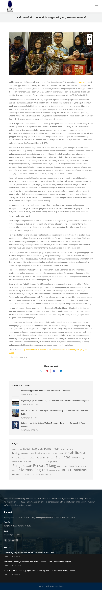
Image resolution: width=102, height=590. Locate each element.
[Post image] (15, 393)
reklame (52, 471)
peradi (59, 466)
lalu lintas (63, 457)
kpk (47, 458)
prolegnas (74, 465)
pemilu (54, 461)
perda (66, 466)
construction (58, 453)
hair (19, 458)
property (84, 466)
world (48, 474)
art (21, 449)
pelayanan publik (43, 462)
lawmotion (76, 458)
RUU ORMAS (25, 474)
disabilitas (73, 452)
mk (24, 462)
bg (68, 449)
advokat (15, 449)
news (28, 461)
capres (48, 453)
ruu (58, 470)
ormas (34, 462)
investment (31, 458)
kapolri (41, 457)
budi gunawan (20, 453)
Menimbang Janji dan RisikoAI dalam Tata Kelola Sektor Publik (46, 391)
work (42, 474)
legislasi (84, 458)
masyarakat (17, 462)
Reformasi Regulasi (32, 469)
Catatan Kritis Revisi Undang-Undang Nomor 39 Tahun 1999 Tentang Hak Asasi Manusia (53, 424)
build (32, 453)
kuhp (51, 458)
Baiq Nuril (82, 82)
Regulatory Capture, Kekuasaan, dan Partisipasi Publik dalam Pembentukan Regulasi (55, 401)
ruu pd (32, 474)
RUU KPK (15, 474)
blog (71, 449)
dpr (85, 453)
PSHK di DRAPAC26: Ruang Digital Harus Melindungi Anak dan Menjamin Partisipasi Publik (54, 412)
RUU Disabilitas (74, 469)
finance (14, 458)
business (40, 453)
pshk (13, 471)
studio (38, 474)
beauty (63, 449)
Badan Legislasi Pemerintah (41, 448)
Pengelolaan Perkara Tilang (34, 465)
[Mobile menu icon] (96, 6)
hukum (24, 458)
